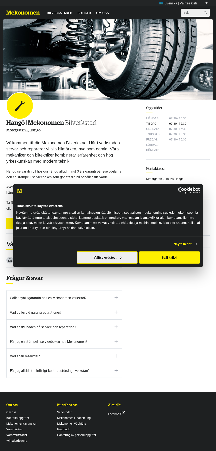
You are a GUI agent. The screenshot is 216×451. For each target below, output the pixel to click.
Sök (205, 12)
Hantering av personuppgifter (76, 435)
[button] (183, 3)
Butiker (84, 13)
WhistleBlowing (16, 441)
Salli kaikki (169, 257)
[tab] (64, 297)
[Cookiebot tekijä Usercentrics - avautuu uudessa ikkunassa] (181, 190)
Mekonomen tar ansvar (21, 423)
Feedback (63, 429)
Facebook (114, 414)
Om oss (102, 13)
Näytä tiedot (183, 244)
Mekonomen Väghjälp (71, 423)
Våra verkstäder (16, 435)
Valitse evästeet (105, 257)
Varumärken (14, 429)
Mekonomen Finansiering (74, 418)
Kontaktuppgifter (17, 418)
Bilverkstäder (59, 13)
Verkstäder (64, 412)
